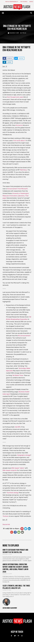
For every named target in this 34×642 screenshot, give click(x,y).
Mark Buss (23, 170)
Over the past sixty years (15, 97)
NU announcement (24, 335)
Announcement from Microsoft (17, 189)
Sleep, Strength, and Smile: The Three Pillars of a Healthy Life (16, 586)
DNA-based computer (10, 470)
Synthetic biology (13, 492)
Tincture (5, 516)
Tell (17, 375)
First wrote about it (19, 140)
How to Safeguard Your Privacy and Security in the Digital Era (15, 551)
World (31, 1)
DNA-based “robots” (17, 468)
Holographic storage (23, 455)
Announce (19, 125)
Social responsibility (11, 1)
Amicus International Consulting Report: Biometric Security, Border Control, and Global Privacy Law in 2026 (15, 568)
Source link (6, 524)
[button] (3, 13)
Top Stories (23, 1)
